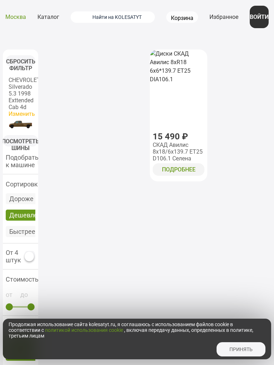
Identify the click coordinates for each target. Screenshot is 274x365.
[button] (20, 279)
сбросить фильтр (20, 62)
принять (241, 349)
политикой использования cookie (84, 330)
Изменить (22, 113)
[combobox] (121, 17)
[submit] (79, 17)
